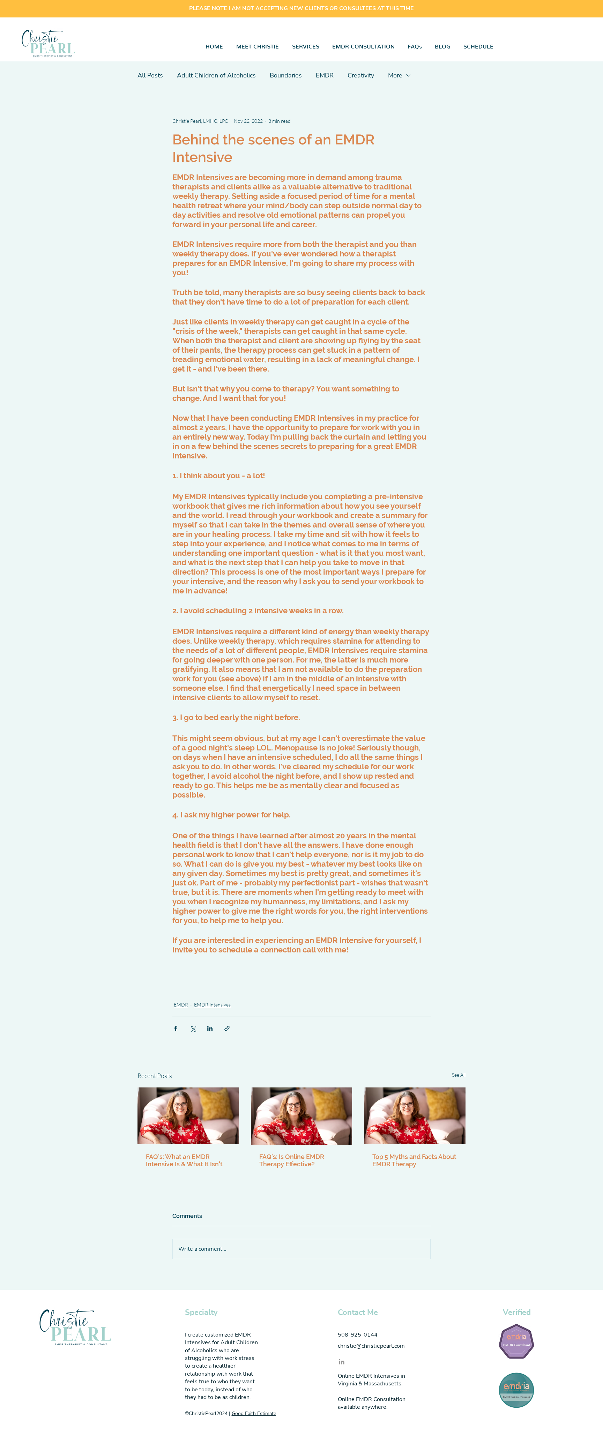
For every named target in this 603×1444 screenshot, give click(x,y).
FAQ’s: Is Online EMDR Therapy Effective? (291, 1160)
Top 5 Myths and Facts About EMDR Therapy (414, 1160)
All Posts (150, 75)
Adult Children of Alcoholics (216, 75)
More (395, 75)
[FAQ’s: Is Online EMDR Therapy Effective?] (301, 1116)
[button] (305, 45)
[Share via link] (227, 1028)
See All (459, 1075)
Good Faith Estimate (254, 1413)
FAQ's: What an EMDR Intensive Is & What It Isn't (184, 1160)
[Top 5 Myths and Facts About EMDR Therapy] (415, 1115)
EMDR (325, 75)
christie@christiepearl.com (371, 1346)
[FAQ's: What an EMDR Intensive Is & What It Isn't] (188, 1115)
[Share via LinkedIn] (210, 1028)
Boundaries (286, 75)
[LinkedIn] (341, 1362)
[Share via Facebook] (175, 1028)
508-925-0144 (358, 1335)
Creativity (361, 75)
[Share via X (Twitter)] (192, 1028)
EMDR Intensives (212, 1005)
